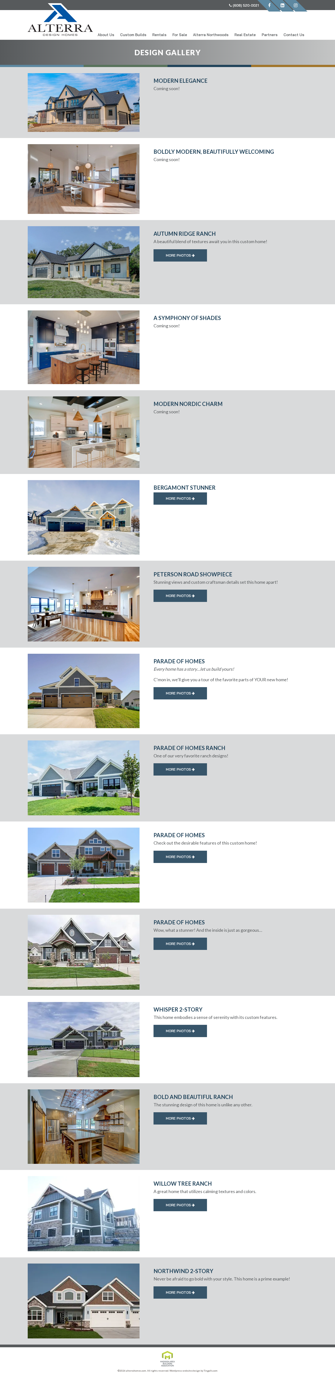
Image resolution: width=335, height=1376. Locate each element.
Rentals (159, 34)
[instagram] (296, 6)
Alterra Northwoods (211, 34)
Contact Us (293, 34)
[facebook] (269, 6)
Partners (270, 34)
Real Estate (245, 34)
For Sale (179, 34)
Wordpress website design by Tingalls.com (193, 1370)
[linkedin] (282, 6)
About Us (106, 34)
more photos (179, 255)
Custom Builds (133, 34)
